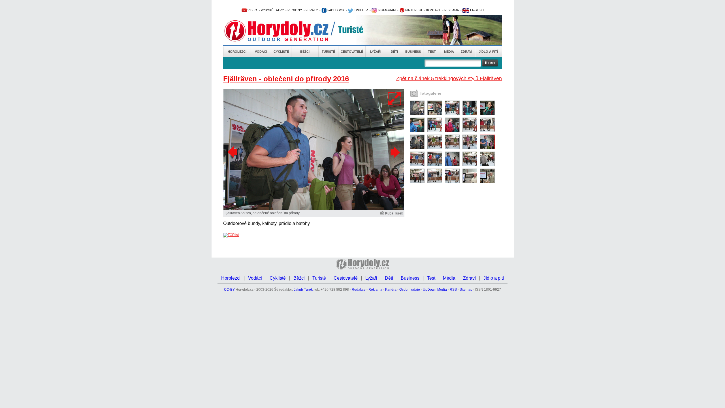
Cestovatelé (352, 51)
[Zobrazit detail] (417, 114)
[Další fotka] (394, 152)
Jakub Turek (303, 290)
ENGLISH (476, 10)
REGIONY (294, 10)
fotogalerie (430, 93)
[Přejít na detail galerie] (313, 209)
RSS (453, 290)
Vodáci (261, 51)
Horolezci (237, 51)
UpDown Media (435, 290)
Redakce (359, 290)
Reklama (375, 290)
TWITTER (360, 10)
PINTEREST (413, 10)
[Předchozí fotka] (233, 152)
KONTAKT (433, 10)
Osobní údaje (409, 290)
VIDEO (252, 10)
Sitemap (466, 290)
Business (413, 51)
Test (432, 51)
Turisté (328, 51)
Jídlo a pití (488, 51)
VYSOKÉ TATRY (272, 10)
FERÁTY (312, 10)
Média (449, 51)
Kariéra (390, 290)
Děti (394, 51)
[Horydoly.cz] (283, 30)
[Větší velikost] (395, 98)
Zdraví (466, 51)
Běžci (305, 51)
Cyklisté (281, 51)
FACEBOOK (335, 10)
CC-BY (229, 290)
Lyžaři (375, 51)
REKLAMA (451, 10)
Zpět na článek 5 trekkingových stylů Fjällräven (449, 78)
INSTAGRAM (386, 10)
